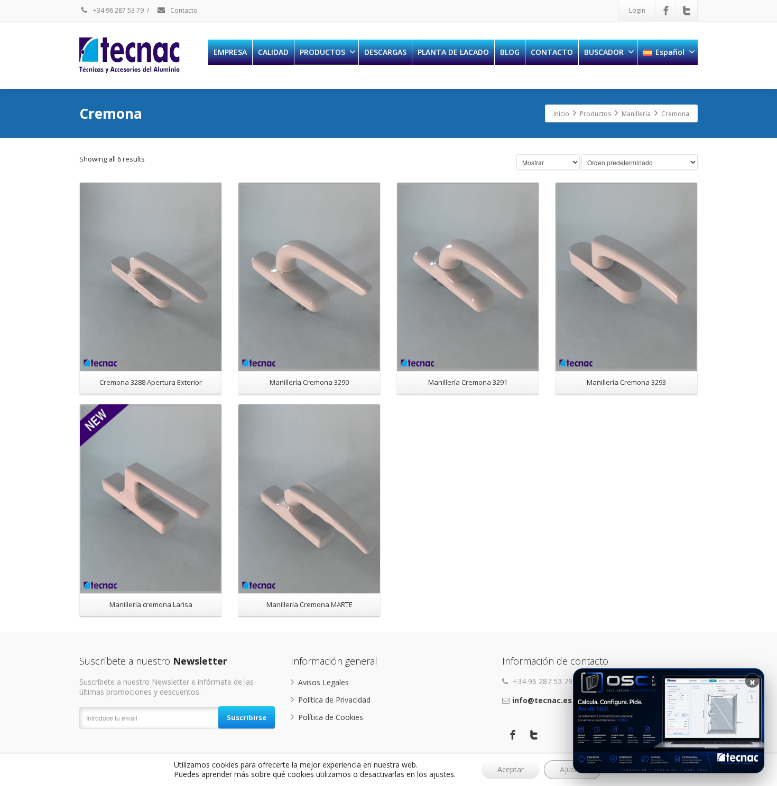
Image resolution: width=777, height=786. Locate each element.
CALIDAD (273, 52)
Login (637, 10)
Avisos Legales (323, 682)
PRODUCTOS (322, 52)
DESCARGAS (385, 52)
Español (669, 52)
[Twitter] (686, 10)
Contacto (183, 10)
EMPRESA (230, 52)
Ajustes (572, 769)
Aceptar (510, 769)
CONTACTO (552, 52)
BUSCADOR (604, 52)
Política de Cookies (330, 717)
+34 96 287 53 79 (117, 10)
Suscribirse (246, 717)
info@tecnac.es (542, 700)
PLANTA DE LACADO (453, 52)
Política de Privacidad (334, 700)
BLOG (510, 52)
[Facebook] (666, 10)
